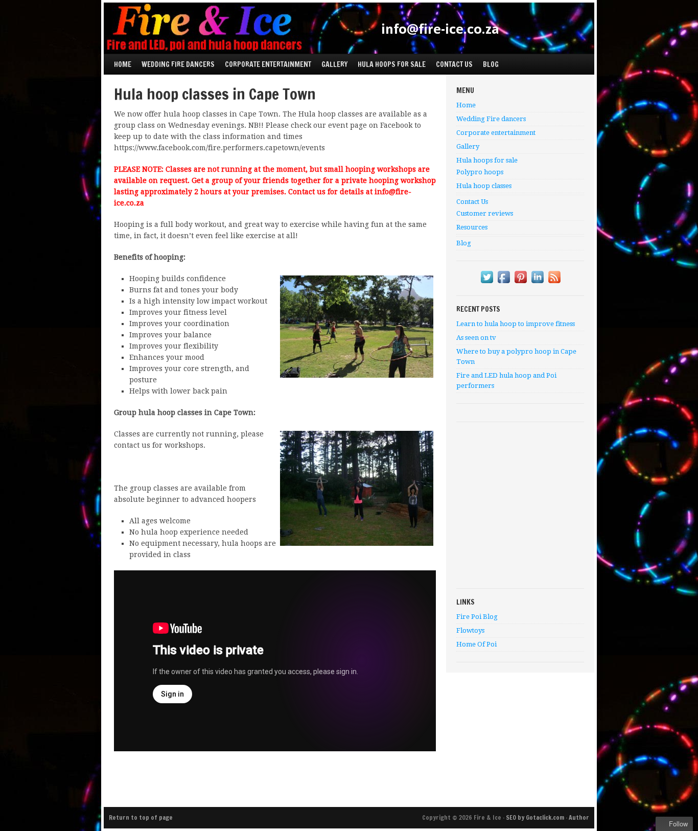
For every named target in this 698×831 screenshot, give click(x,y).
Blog (491, 64)
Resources (471, 227)
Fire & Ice (349, 28)
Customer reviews (484, 213)
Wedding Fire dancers (178, 64)
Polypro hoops (479, 172)
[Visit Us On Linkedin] (537, 283)
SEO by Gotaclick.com (535, 817)
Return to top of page (141, 817)
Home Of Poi (476, 644)
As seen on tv (476, 337)
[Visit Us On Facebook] (503, 283)
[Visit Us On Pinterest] (520, 283)
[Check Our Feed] (554, 283)
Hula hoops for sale (389, 62)
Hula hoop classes (483, 186)
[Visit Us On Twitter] (486, 283)
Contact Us (452, 62)
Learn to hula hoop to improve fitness (515, 324)
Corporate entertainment (268, 64)
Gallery (334, 64)
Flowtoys (470, 630)
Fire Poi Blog (477, 616)
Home (122, 64)
